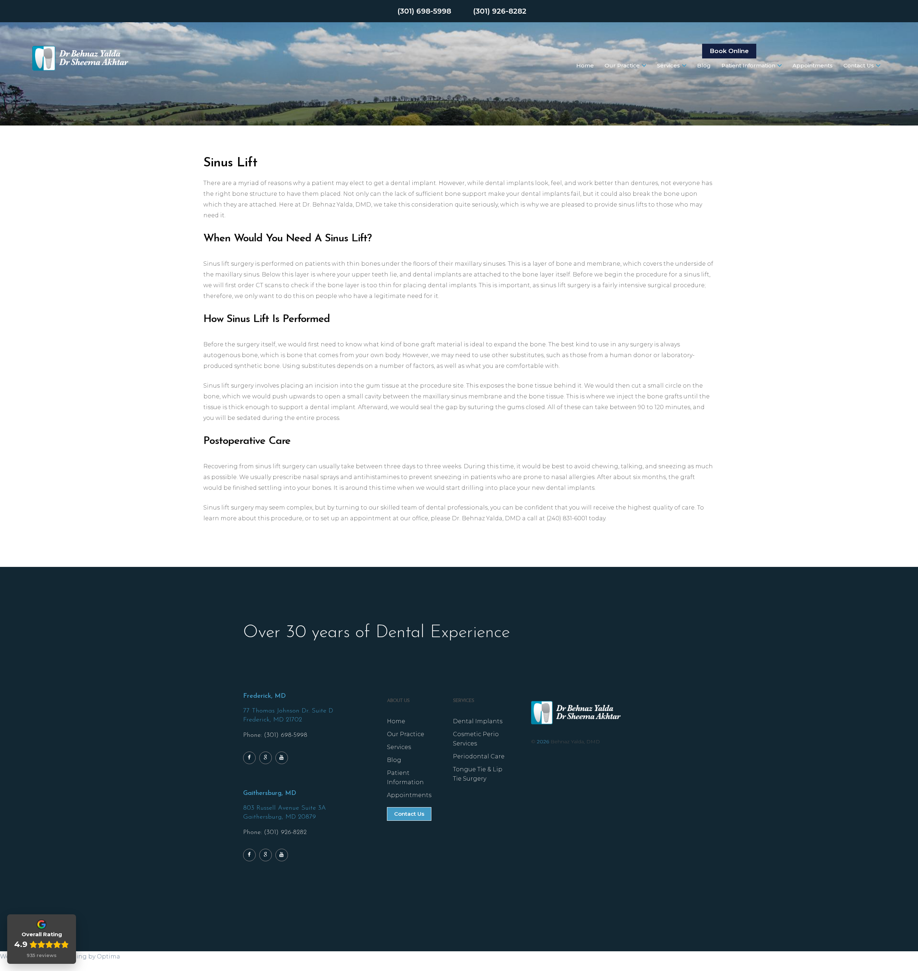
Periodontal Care (479, 756)
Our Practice (622, 65)
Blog (704, 65)
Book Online (729, 51)
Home (585, 65)
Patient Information (748, 65)
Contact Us (858, 65)
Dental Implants (477, 721)
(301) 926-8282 (499, 11)
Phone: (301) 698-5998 (275, 735)
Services (668, 65)
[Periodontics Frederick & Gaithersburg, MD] (80, 58)
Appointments (812, 65)
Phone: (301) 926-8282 (275, 832)
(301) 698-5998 (424, 11)
